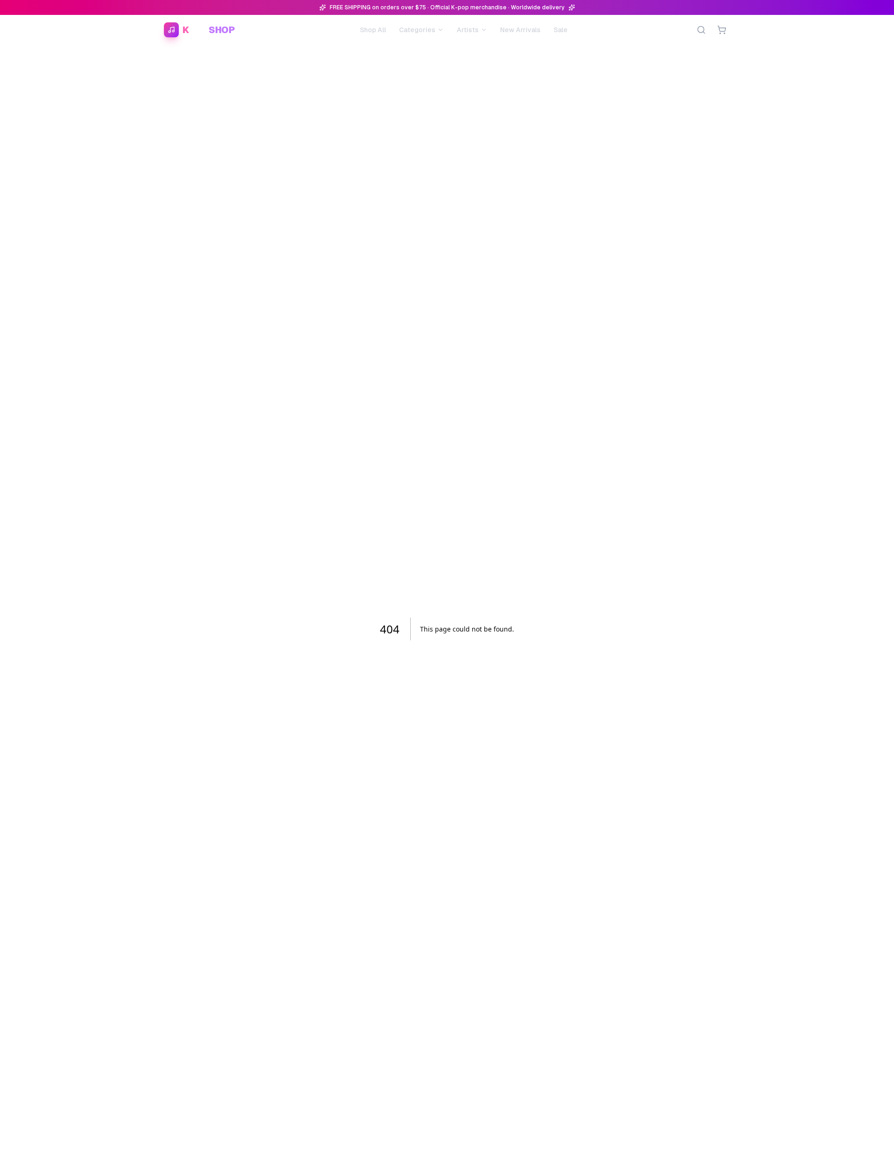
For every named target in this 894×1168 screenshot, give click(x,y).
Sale (561, 30)
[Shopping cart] (721, 29)
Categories (417, 30)
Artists (468, 30)
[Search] (701, 29)
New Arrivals (520, 30)
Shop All (373, 30)
